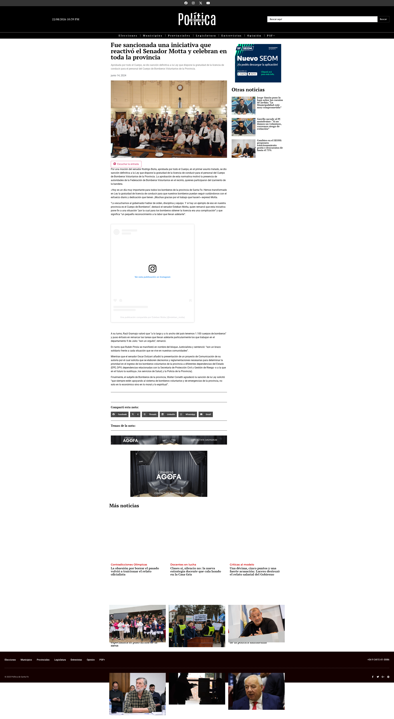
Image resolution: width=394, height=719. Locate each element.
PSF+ (271, 35)
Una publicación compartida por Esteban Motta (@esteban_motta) (152, 317)
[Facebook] (185, 3)
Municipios (153, 35)
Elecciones (128, 35)
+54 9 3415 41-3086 (378, 659)
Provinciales (179, 35)
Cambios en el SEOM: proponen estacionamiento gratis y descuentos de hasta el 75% (270, 145)
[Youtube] (208, 3)
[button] (120, 414)
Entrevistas (231, 35)
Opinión (254, 35)
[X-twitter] (200, 3)
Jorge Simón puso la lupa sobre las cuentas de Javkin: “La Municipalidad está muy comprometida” (270, 102)
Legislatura (206, 35)
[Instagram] (193, 3)
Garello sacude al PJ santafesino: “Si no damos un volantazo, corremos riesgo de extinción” (269, 123)
